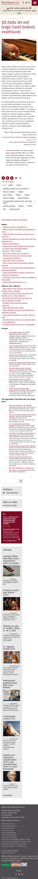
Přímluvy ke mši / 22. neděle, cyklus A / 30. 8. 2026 (11, 628)
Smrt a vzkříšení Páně (15, 346)
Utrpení (26, 195)
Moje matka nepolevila (19, 8)
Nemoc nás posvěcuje (11, 244)
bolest (11, 185)
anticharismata (14, 209)
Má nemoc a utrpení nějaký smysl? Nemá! (18, 246)
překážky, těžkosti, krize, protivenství (15, 189)
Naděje (20, 192)
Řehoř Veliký (13, 18)
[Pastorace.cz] (10, 3)
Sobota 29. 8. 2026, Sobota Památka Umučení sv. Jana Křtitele (9, 521)
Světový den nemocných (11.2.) (14, 282)
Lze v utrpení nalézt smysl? (17, 332)
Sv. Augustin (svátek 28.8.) (9, 647)
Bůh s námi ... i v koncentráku (18, 470)
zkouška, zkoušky (9, 206)
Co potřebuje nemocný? (12, 258)
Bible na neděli (10, 502)
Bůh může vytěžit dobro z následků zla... (21, 468)
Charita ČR (17, 856)
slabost (18, 195)
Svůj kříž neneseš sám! (16, 355)
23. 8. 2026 (13, 505)
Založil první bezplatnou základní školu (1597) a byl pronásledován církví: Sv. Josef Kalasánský (10, 762)
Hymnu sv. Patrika (12, 850)
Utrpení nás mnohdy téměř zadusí (19, 362)
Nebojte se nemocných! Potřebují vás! (17, 256)
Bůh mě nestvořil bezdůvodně (18, 457)
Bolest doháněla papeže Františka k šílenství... (20, 369)
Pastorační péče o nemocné (13, 260)
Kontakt (19, 871)
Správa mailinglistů (12, 493)
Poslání (29, 206)
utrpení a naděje (8, 198)
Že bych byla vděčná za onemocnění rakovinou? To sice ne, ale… (20, 406)
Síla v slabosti (7, 195)
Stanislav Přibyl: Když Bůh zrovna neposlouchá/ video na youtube (11, 559)
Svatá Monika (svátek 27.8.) (9, 717)
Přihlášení (8, 489)
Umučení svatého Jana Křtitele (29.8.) (11, 592)
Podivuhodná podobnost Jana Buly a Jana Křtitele (10, 684)
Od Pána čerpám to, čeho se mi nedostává (19, 324)
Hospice (23, 856)
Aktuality (7, 549)
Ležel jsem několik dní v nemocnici (16, 253)
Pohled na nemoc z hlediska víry (15, 227)
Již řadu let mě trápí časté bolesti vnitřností (19, 389)
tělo (4, 209)
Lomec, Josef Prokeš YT (11, 858)
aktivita (21, 206)
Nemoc (18, 185)
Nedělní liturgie (12, 540)
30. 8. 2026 (6, 505)
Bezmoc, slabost (9, 192)
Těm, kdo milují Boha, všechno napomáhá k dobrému (22, 415)
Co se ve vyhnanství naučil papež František (19, 425)
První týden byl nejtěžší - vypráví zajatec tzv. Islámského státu (22, 434)
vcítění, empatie (23, 198)
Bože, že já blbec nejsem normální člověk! (19, 380)
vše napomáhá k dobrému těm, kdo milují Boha (17, 202)
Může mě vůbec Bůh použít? (13, 308)
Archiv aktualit (7, 795)
